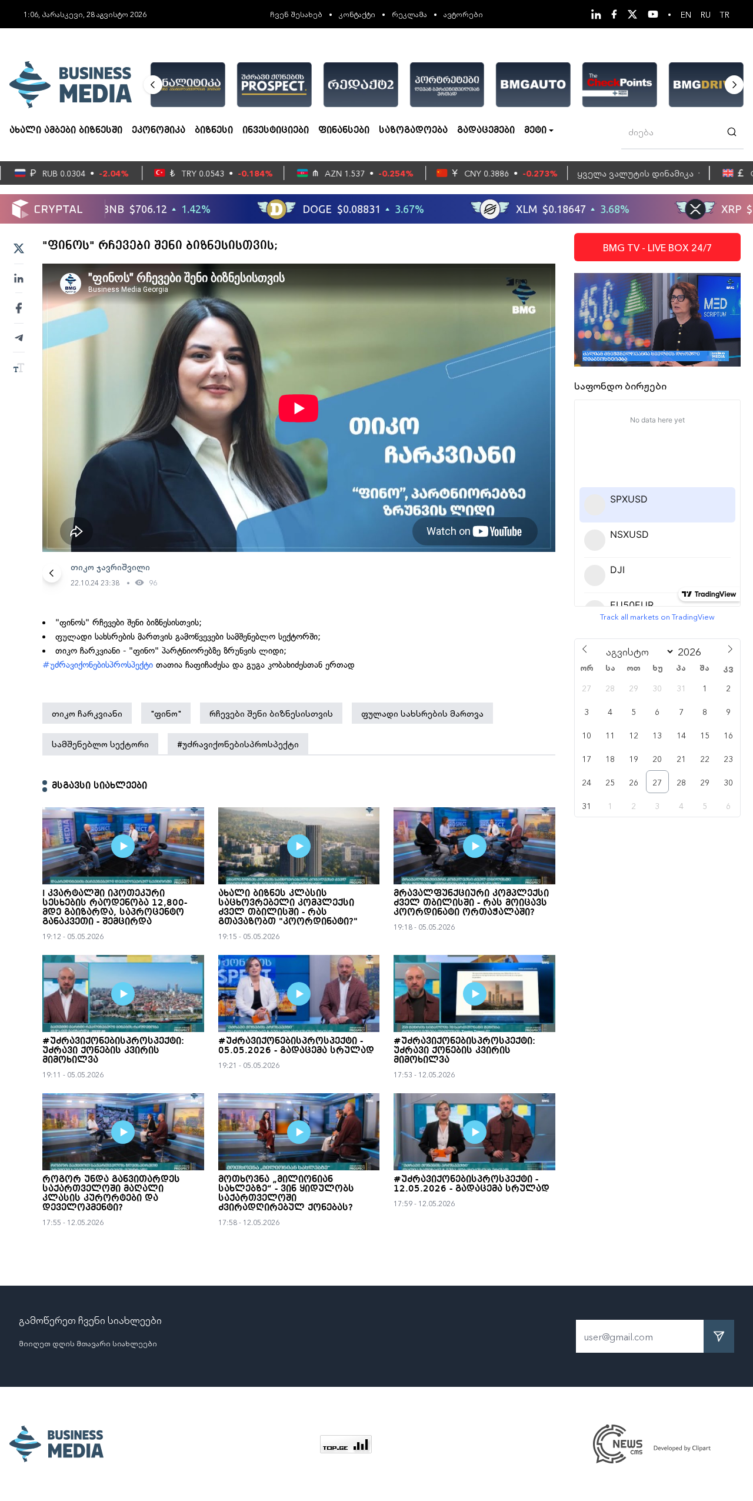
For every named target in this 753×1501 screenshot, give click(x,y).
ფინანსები (343, 130)
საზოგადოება (413, 130)
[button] (153, 84)
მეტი (535, 130)
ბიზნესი (214, 130)
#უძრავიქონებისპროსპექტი (97, 665)
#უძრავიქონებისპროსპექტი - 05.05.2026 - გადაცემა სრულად (296, 1046)
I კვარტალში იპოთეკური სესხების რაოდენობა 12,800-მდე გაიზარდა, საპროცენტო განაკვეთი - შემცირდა (114, 908)
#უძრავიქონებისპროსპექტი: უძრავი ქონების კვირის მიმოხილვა (113, 1051)
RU (706, 14)
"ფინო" (166, 713)
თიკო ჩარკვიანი (87, 713)
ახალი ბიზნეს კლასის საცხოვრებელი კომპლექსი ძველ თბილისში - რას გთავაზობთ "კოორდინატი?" (288, 908)
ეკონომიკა (158, 130)
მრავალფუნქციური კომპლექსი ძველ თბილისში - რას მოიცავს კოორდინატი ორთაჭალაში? (471, 903)
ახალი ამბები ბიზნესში (65, 130)
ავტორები (463, 14)
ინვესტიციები (275, 130)
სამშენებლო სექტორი (100, 744)
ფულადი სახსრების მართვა (422, 713)
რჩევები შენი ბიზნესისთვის (271, 713)
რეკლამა (409, 14)
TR (724, 14)
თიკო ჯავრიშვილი (110, 567)
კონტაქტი (357, 14)
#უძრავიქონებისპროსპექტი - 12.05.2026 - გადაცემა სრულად (471, 1184)
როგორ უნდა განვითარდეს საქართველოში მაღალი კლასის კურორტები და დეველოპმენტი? (111, 1194)
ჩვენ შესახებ (296, 14)
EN (686, 14)
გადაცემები (486, 130)
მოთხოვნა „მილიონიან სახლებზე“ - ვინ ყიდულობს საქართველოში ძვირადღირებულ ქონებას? (286, 1194)
